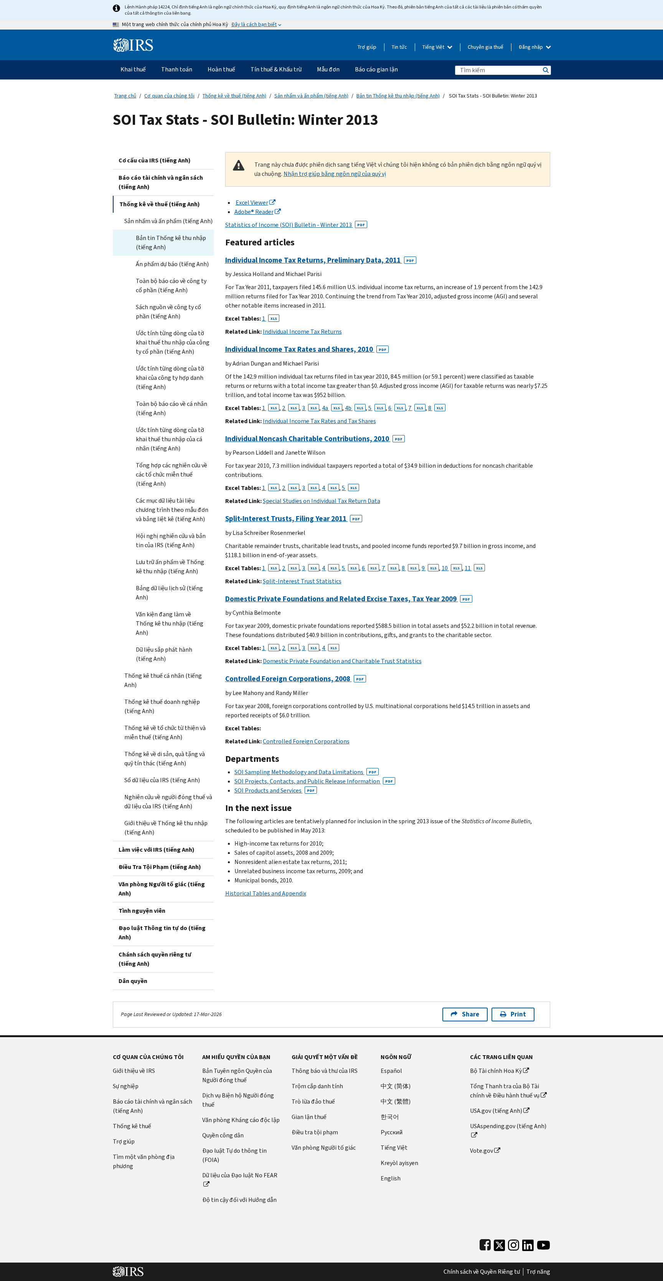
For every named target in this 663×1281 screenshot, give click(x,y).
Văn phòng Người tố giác (324, 1148)
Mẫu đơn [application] (328, 69)
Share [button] (470, 1014)
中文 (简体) (396, 1086)
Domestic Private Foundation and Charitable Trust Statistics (342, 661)
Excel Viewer (252, 203)
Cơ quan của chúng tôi (169, 95)
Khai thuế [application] (133, 69)
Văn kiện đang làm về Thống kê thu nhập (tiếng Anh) (169, 623)
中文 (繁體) (396, 1101)
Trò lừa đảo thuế (313, 1101)
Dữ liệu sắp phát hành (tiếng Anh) (164, 654)
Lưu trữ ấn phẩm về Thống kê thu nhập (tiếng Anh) (170, 566)
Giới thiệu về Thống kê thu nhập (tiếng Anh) (166, 827)
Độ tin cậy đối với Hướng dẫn (239, 1200)
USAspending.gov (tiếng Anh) (508, 1126)
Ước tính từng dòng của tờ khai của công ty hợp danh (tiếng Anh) (170, 377)
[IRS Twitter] (499, 1243)
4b (354, 408)
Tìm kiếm (545, 70)
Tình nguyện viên (142, 911)
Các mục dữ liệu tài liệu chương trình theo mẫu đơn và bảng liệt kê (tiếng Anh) (172, 510)
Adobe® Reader (254, 212)
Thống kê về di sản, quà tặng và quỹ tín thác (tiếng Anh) (164, 758)
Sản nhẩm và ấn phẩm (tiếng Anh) (311, 95)
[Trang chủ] (133, 42)
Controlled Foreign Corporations (306, 741)
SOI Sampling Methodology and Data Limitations (305, 772)
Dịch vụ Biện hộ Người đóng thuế (238, 1100)
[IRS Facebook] (485, 1243)
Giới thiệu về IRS (134, 1071)
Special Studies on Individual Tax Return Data (321, 501)
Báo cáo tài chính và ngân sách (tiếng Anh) (161, 182)
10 (451, 568)
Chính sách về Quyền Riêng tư (482, 1272)
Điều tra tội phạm (315, 1132)
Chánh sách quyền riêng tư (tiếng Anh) (155, 959)
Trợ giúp (367, 47)
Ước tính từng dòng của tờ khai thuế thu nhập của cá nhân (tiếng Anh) (170, 439)
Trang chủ (125, 95)
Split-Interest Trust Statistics (302, 581)
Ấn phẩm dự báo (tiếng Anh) (172, 264)
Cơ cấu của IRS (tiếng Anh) (155, 160)
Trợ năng (538, 1272)
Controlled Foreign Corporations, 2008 (294, 679)
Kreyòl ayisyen (399, 1163)
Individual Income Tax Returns (302, 332)
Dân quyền (133, 981)
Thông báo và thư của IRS (325, 1071)
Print (518, 1014)
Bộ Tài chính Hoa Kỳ (496, 1071)
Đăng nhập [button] (531, 47)
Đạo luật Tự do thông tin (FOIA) (234, 1155)
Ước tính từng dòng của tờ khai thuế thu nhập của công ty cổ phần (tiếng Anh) (172, 342)
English (391, 1178)
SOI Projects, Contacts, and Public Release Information (313, 781)
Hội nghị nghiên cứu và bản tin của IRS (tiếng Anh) (171, 540)
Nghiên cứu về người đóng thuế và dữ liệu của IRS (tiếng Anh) (168, 801)
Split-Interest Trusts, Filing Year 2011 (292, 518)
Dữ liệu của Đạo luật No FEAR (239, 1175)
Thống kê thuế (132, 1126)
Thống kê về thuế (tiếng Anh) (234, 95)
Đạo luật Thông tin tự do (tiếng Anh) (162, 932)
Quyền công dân (223, 1135)
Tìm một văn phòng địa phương (144, 1161)
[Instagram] (513, 1243)
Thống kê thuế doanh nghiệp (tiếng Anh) (162, 706)
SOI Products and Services (274, 790)
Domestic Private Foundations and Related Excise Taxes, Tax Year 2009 (347, 599)
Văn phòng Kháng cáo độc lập (241, 1120)
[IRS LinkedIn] (528, 1243)
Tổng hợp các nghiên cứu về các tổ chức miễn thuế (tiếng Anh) (171, 474)
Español (391, 1071)
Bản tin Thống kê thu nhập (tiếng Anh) (398, 95)
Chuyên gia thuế (485, 47)
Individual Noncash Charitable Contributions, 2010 (313, 439)
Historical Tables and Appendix (265, 893)
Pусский (391, 1132)
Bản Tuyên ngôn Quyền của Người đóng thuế (237, 1075)
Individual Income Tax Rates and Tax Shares (319, 421)
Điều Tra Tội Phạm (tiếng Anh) (160, 867)
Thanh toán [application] (176, 69)
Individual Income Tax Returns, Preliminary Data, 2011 (319, 260)
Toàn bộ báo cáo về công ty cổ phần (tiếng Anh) (171, 285)
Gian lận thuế (309, 1117)
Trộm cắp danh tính (317, 1086)
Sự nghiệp (126, 1086)
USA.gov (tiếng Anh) (496, 1111)
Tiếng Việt (433, 47)
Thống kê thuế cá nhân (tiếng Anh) (163, 680)
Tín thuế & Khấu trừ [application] (276, 69)
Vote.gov (481, 1151)
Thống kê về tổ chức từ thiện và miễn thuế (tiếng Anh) (165, 732)
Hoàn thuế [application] (221, 69)
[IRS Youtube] (543, 1243)
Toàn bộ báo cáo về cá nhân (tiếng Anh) (171, 408)
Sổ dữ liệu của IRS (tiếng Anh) (162, 780)
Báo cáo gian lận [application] (376, 69)
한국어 (390, 1117)
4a (331, 408)
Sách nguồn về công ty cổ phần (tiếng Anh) (168, 311)
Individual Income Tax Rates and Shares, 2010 (305, 349)
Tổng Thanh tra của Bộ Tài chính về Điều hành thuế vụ (504, 1090)
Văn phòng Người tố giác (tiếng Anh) (162, 888)
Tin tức (399, 47)
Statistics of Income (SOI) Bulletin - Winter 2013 (295, 225)
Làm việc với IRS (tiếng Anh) (157, 850)
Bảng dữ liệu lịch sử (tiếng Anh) (169, 592)
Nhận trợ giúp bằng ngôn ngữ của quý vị (335, 174)
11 (474, 568)
